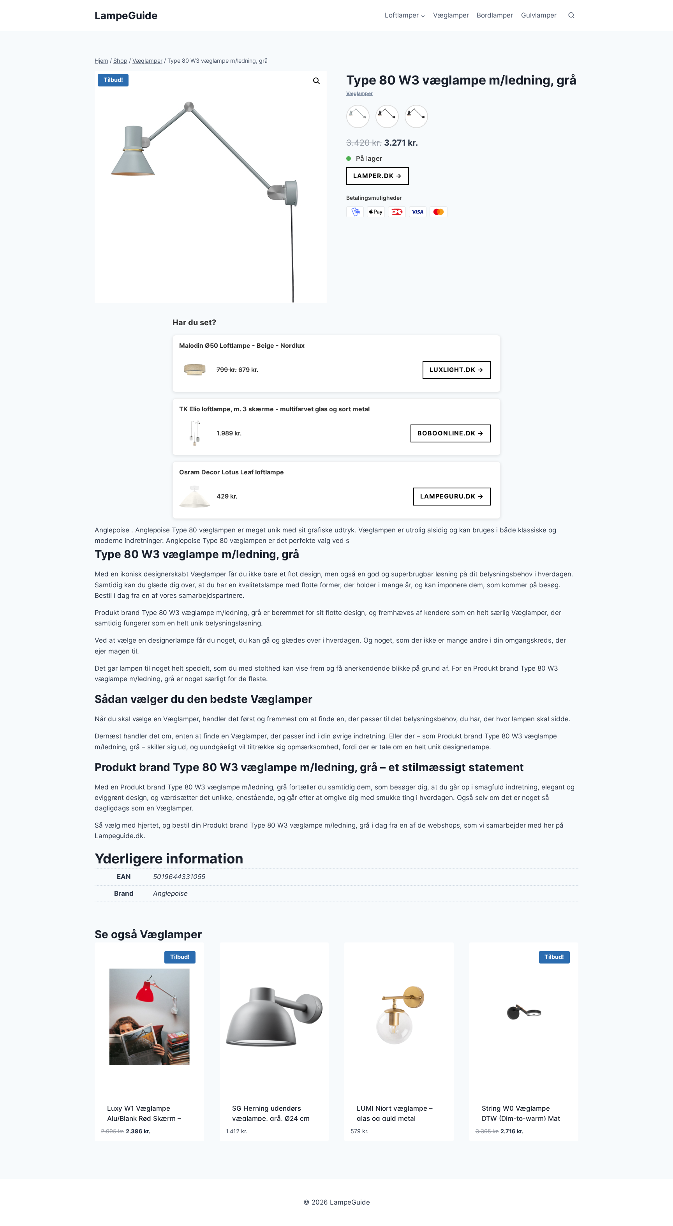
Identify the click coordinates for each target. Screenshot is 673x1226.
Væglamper (451, 15)
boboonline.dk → (451, 433)
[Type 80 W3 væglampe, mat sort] (387, 116)
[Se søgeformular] (571, 16)
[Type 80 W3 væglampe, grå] (358, 116)
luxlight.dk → (457, 369)
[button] (317, 81)
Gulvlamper (539, 15)
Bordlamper (495, 15)
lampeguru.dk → (452, 496)
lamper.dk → (377, 176)
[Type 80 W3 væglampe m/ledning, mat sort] (416, 116)
